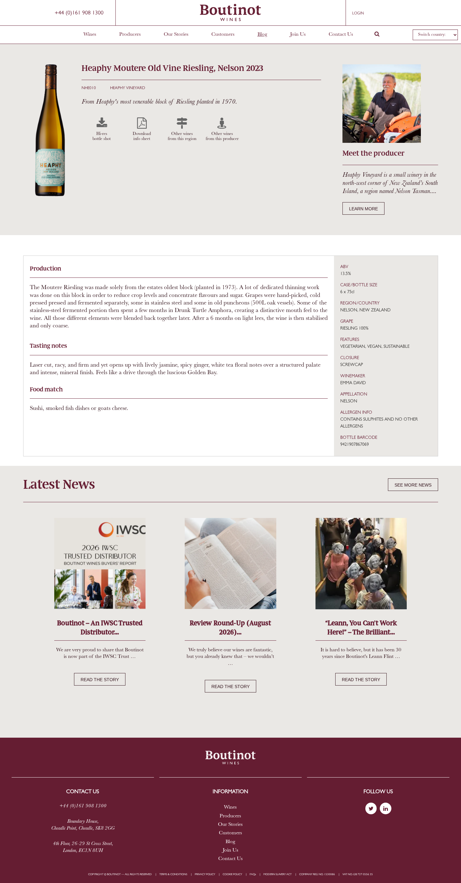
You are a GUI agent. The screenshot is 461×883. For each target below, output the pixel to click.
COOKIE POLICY (232, 874)
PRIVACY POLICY (205, 874)
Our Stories (176, 34)
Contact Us (341, 34)
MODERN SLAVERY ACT (277, 874)
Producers (130, 34)
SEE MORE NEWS (413, 484)
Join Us (298, 34)
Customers (223, 34)
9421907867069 (354, 445)
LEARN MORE (363, 208)
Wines (89, 34)
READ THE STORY (100, 679)
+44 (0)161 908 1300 (79, 13)
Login (358, 13)
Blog (262, 34)
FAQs (253, 874)
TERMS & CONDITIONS (173, 874)
